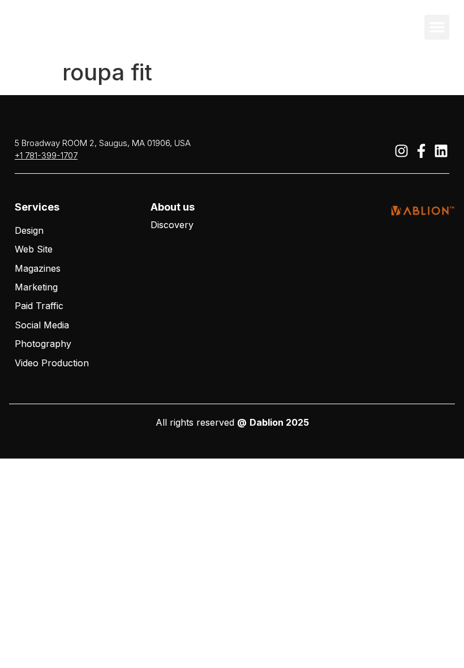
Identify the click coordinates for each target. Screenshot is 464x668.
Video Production (52, 363)
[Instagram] (401, 150)
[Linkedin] (440, 150)
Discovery (172, 224)
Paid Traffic (39, 305)
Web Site (34, 249)
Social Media (42, 325)
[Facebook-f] (421, 150)
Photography (43, 343)
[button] (436, 27)
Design (29, 230)
